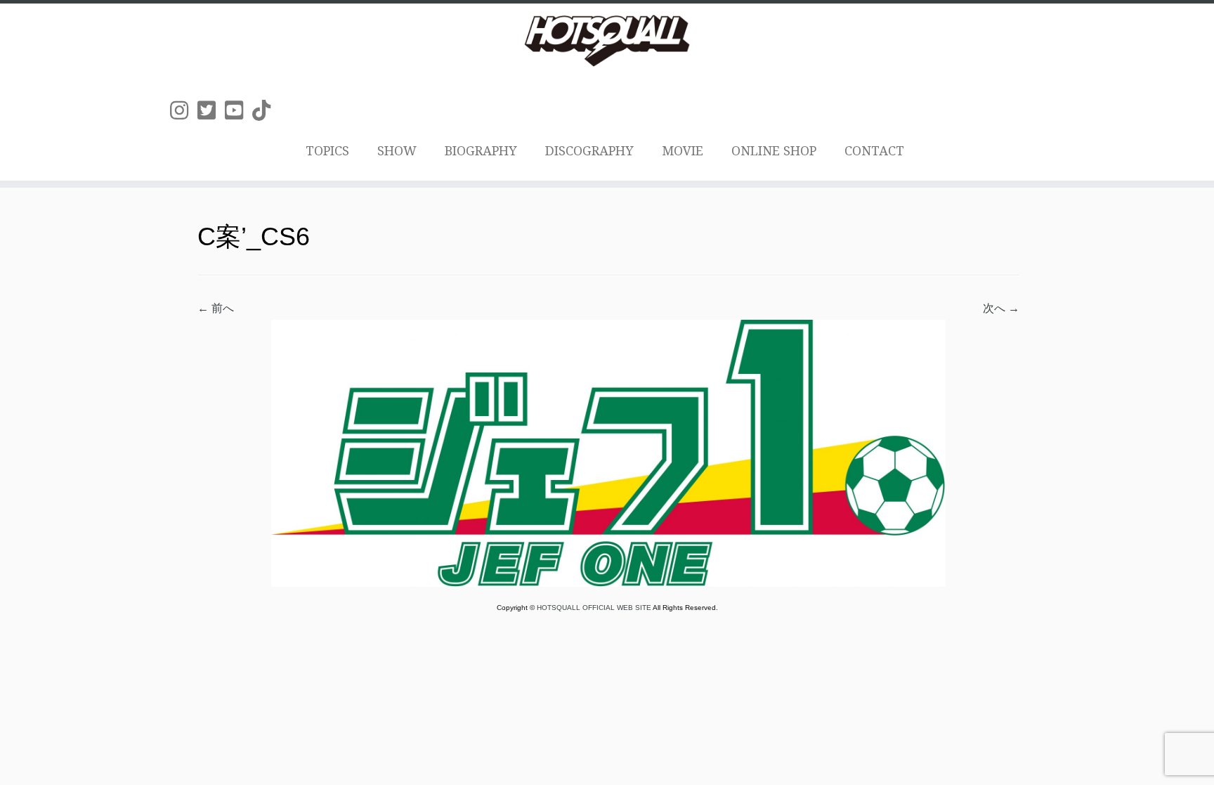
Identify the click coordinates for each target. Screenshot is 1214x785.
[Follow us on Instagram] (183, 110)
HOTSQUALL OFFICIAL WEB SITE (595, 607)
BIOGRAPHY (481, 150)
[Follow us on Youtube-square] (238, 110)
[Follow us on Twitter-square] (211, 110)
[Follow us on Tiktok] (266, 110)
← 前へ (215, 308)
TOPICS (327, 150)
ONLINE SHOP (773, 150)
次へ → (1001, 308)
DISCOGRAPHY (589, 150)
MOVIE (682, 150)
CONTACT (874, 150)
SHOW (397, 150)
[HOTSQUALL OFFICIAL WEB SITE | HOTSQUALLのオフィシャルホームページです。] (607, 41)
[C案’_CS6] (608, 452)
